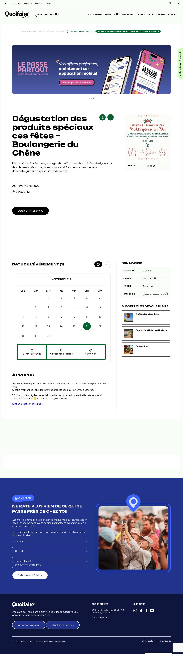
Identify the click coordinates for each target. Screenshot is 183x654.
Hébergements (156, 14)
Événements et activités (55, 31)
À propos (16, 3)
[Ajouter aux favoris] (110, 117)
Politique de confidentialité (22, 641)
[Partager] (102, 117)
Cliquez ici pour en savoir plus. (27, 403)
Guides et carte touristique (33, 3)
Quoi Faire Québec (37, 31)
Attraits (173, 14)
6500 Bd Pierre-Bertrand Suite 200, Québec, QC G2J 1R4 (108, 611)
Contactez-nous (99, 617)
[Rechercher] (178, 3)
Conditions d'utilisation (44, 641)
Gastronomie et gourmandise (155, 294)
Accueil (8, 3)
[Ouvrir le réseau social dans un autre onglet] (135, 611)
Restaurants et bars (133, 14)
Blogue (48, 3)
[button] (89, 98)
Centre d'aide (60, 641)
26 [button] (87, 326)
